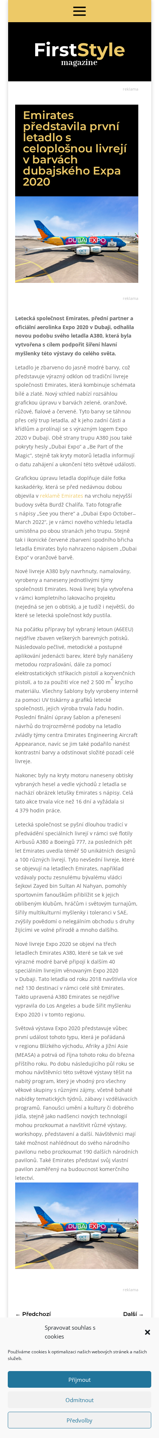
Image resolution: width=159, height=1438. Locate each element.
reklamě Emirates (61, 495)
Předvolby (79, 1420)
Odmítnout (79, 1400)
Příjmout (79, 1379)
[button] (147, 1332)
